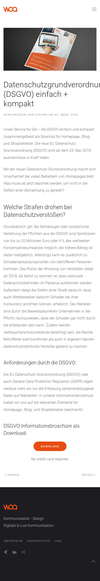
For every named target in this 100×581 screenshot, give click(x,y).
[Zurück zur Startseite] (10, 9)
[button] (94, 9)
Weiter (87, 475)
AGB (58, 541)
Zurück (13, 475)
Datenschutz (38, 541)
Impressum (13, 541)
